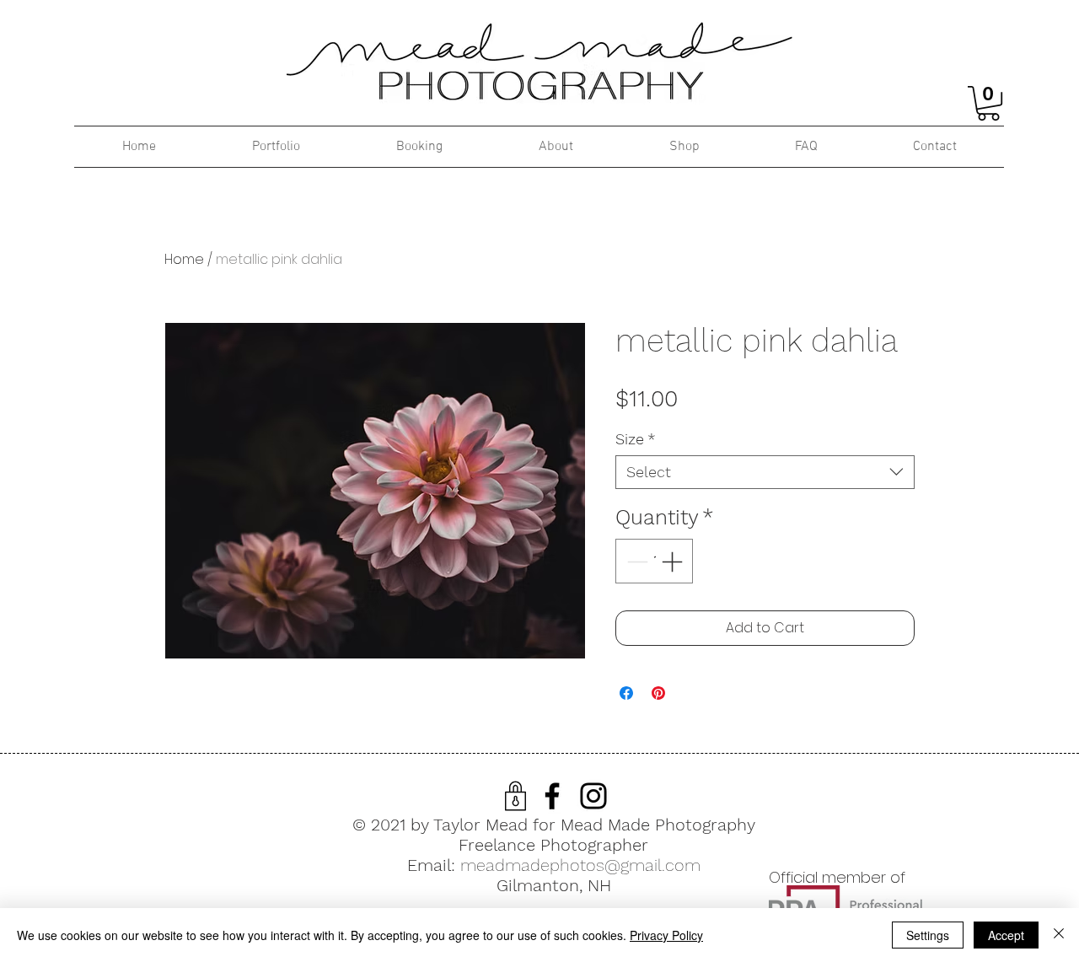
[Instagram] (593, 796)
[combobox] (765, 472)
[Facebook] (552, 796)
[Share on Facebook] (626, 693)
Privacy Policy (666, 935)
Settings (927, 935)
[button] (988, 103)
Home (184, 259)
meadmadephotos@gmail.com (580, 865)
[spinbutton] (654, 561)
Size (635, 439)
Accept (1006, 935)
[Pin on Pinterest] (658, 693)
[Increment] (673, 561)
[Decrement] (635, 561)
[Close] (1059, 935)
